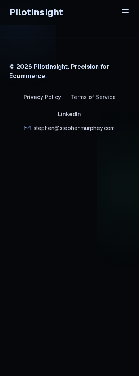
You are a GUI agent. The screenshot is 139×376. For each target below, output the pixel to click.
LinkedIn (69, 114)
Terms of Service (93, 97)
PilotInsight (36, 12)
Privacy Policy (42, 97)
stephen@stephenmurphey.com (74, 128)
